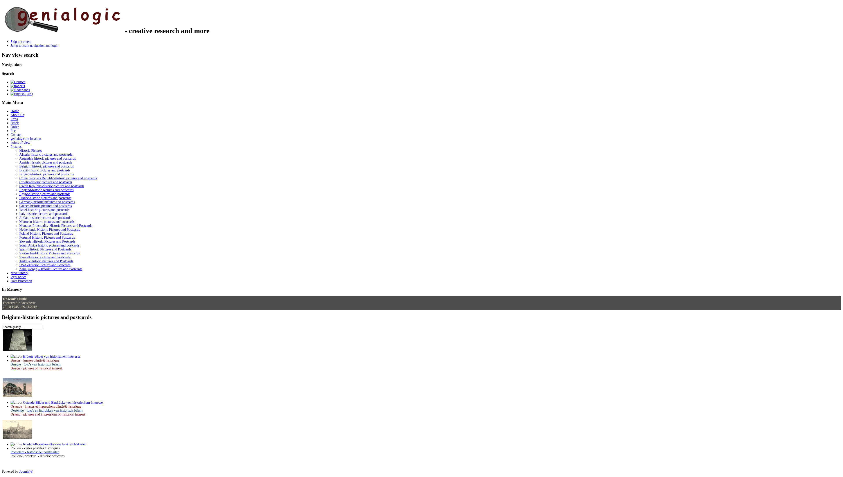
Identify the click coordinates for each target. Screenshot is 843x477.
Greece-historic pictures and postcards (45, 206)
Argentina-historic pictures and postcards (47, 158)
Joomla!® (26, 471)
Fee (13, 131)
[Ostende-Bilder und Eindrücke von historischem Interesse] (17, 396)
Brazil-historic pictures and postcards (44, 170)
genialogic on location (26, 138)
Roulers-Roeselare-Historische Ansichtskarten (54, 444)
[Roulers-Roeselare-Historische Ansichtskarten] (17, 437)
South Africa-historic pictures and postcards (49, 245)
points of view (20, 142)
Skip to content (21, 41)
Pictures (16, 146)
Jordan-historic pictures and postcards (45, 218)
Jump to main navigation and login (34, 45)
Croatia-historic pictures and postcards (45, 182)
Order (15, 127)
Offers (15, 123)
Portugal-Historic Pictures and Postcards (47, 237)
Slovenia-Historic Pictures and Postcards (47, 241)
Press (14, 119)
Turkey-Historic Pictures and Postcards (46, 261)
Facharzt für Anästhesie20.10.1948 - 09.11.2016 (20, 303)
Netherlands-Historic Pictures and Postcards (49, 229)
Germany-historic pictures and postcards (47, 202)
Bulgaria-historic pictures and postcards (46, 174)
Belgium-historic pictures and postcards (46, 166)
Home (15, 111)
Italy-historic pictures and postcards (43, 214)
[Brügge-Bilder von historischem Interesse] (17, 350)
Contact (16, 135)
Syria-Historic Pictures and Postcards (44, 257)
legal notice (18, 277)
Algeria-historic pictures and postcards (45, 154)
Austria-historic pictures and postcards (45, 162)
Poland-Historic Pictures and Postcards (46, 233)
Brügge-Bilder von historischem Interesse (51, 356)
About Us (17, 115)
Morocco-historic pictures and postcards (46, 221)
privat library (19, 273)
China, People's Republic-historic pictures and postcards (58, 178)
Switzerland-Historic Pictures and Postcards (49, 253)
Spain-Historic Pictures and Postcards (45, 249)
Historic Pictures (30, 150)
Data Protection (21, 281)
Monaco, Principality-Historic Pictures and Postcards (55, 225)
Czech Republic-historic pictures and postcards (51, 186)
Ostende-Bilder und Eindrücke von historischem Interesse (63, 402)
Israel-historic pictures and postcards (44, 210)
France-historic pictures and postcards (45, 198)
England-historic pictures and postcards (46, 190)
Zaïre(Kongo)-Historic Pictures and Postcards (50, 269)
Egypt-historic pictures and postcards (44, 194)
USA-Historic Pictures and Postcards (44, 265)
